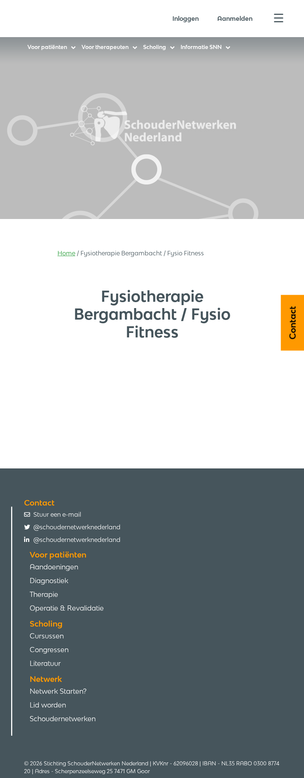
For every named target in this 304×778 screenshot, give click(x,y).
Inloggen (185, 18)
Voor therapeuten (105, 47)
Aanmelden (234, 18)
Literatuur (45, 663)
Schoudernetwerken (63, 719)
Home (66, 253)
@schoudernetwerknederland (76, 527)
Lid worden (48, 705)
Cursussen (47, 636)
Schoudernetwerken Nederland (85, 18)
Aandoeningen (54, 567)
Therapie (44, 594)
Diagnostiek (49, 580)
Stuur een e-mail (57, 514)
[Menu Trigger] (278, 17)
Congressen (49, 649)
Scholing (154, 47)
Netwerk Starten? (58, 691)
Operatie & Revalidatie (67, 608)
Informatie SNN (201, 47)
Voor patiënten (47, 47)
